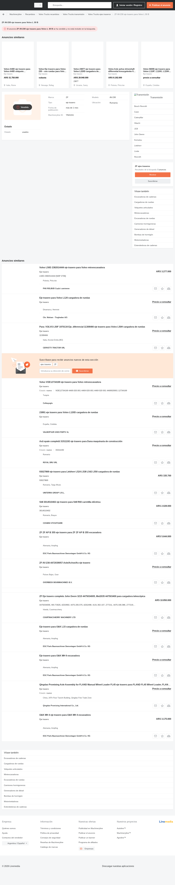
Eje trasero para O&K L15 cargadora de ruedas (63, 627)
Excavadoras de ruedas (144, 218)
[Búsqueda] (50, 5)
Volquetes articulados (143, 207)
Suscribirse (84, 371)
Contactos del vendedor (12, 838)
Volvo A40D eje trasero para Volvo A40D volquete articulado (17, 70)
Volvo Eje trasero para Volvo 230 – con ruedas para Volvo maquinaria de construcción (52, 70)
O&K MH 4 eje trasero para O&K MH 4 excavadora (65, 715)
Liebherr (138, 145)
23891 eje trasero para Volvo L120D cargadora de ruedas (68, 412)
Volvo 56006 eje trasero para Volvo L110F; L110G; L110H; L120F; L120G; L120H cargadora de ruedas (156, 70)
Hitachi (137, 123)
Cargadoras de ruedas (144, 202)
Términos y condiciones (50, 828)
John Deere (139, 134)
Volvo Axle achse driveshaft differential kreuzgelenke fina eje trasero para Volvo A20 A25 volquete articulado (122, 70)
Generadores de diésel (144, 229)
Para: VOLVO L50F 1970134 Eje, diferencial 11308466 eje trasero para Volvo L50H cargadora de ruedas (92, 327)
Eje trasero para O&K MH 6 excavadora (59, 655)
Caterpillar (138, 117)
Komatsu (138, 140)
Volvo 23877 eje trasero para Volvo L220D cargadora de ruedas (87, 70)
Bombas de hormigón (143, 235)
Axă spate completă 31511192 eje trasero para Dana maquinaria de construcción (80, 441)
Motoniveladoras (141, 240)
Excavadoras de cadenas (145, 197)
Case (136, 112)
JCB (136, 129)
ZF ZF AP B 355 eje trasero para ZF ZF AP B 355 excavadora (70, 532)
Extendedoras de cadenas (145, 245)
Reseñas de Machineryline (51, 842)
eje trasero (70, 102)
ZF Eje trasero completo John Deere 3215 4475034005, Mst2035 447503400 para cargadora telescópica (92, 596)
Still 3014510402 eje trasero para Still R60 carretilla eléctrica (69, 502)
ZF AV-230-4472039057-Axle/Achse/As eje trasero (64, 563)
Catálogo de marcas (49, 847)
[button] (162, 288)
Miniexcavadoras (141, 213)
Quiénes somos (9, 828)
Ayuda (5, 833)
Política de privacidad (49, 833)
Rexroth (137, 157)
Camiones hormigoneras (145, 224)
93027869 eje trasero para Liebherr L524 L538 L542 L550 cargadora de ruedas (79, 471)
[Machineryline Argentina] (16, 5)
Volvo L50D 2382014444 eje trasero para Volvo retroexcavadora (72, 267)
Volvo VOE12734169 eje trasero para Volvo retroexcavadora (70, 382)
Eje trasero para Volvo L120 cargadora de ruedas (64, 298)
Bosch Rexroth (140, 106)
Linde (136, 151)
